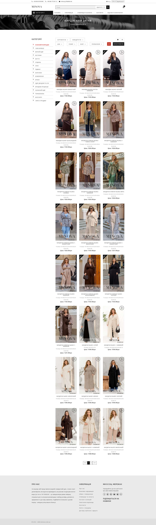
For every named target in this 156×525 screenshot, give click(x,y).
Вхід (109, 1)
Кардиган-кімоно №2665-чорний (113, 294)
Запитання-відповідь (86, 502)
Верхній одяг (39, 52)
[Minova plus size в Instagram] (107, 494)
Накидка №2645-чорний (113, 89)
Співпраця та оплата (84, 12)
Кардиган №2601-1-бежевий (113, 345)
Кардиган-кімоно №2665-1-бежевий (66, 345)
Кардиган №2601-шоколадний (66, 447)
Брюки (37, 80)
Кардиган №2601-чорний (113, 396)
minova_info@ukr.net (66, 1)
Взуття (37, 59)
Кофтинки (38, 73)
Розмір (71, 44)
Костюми (38, 55)
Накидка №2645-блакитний (66, 89)
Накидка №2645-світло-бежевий (90, 90)
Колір (82, 44)
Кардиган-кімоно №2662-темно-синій (90, 141)
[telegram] (117, 494)
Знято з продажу (40, 100)
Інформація (69, 12)
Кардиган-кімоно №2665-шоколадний (90, 294)
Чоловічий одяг (40, 90)
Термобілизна (39, 93)
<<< (85, 463)
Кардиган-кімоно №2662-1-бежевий (113, 141)
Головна (57, 12)
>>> (95, 463)
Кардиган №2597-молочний (113, 447)
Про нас (82, 488)
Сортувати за (61, 40)
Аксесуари (38, 97)
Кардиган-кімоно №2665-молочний (90, 243)
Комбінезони (39, 76)
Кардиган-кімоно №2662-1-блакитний (66, 243)
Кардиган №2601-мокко (90, 396)
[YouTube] (114, 494)
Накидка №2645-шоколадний (66, 140)
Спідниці (38, 62)
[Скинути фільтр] (109, 44)
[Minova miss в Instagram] (111, 494)
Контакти (99, 12)
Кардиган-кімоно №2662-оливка (66, 192)
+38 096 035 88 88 (38, 1)
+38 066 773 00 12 (52, 1)
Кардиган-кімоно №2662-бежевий (90, 192)
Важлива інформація (86, 491)
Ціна (58, 44)
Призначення (96, 44)
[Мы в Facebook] (104, 494)
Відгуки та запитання (115, 12)
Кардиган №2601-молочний (66, 396)
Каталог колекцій (85, 499)
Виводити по (76, 40)
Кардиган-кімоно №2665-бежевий (66, 294)
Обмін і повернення (86, 494)
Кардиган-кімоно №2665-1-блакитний (113, 243)
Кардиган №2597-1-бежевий (89, 447)
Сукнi (37, 66)
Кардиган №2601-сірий (90, 345)
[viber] (121, 494)
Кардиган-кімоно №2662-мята (113, 191)
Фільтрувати (118, 44)
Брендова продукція (41, 87)
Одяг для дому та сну (42, 83)
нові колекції (39, 48)
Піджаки (37, 69)
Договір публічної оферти (88, 510)
